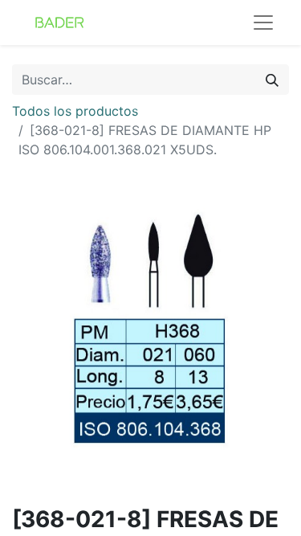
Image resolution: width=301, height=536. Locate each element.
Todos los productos (75, 111)
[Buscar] (272, 79)
